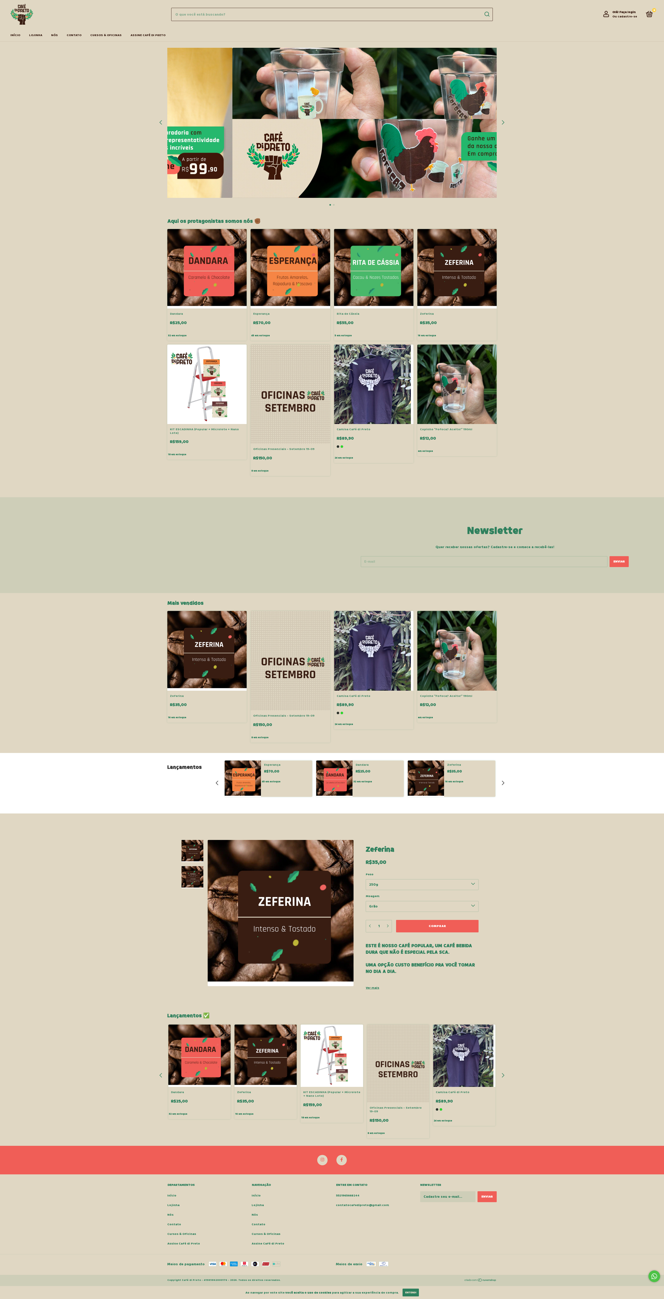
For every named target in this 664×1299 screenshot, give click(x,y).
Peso (370, 874)
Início (15, 35)
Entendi (410, 1292)
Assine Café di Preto (147, 35)
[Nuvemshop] (480, 1280)
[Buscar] (486, 14)
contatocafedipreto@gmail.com (362, 1205)
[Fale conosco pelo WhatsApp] (654, 1276)
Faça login (627, 12)
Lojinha (35, 35)
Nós (54, 35)
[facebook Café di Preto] (341, 1160)
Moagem (372, 896)
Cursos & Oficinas (106, 35)
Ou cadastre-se (624, 16)
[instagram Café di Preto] (322, 1160)
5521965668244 (347, 1195)
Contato (74, 35)
